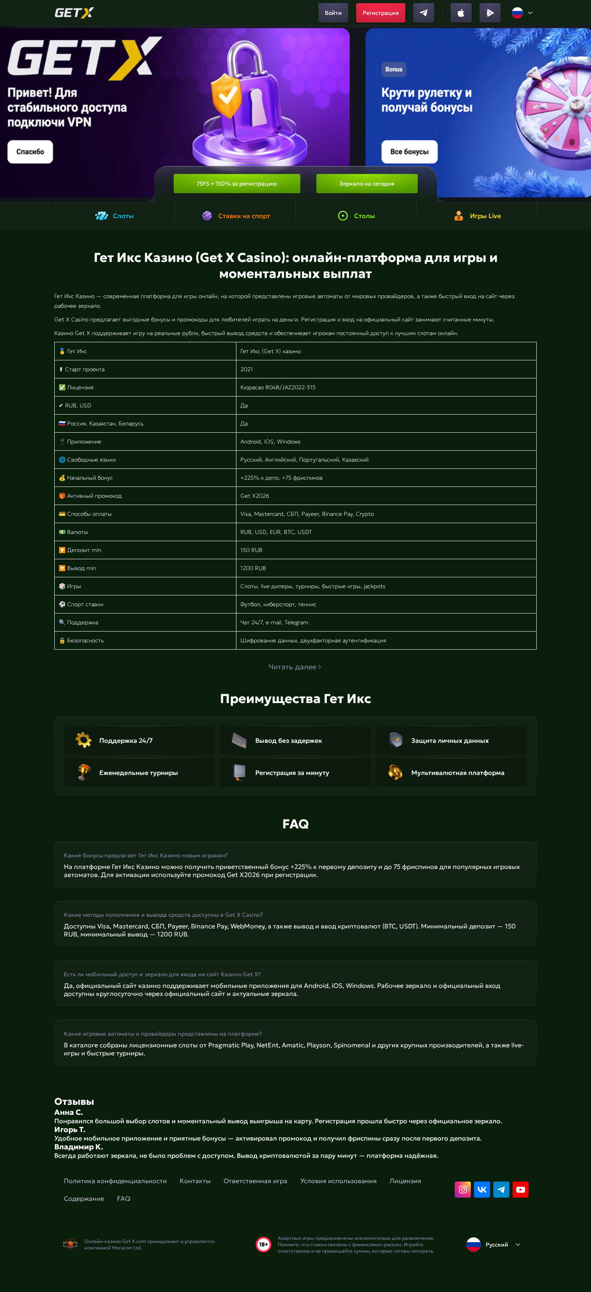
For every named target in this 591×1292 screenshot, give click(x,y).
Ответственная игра (255, 1181)
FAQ (123, 1198)
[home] (74, 12)
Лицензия (405, 1181)
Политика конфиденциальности (115, 1181)
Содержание (84, 1198)
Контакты (195, 1181)
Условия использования (338, 1181)
